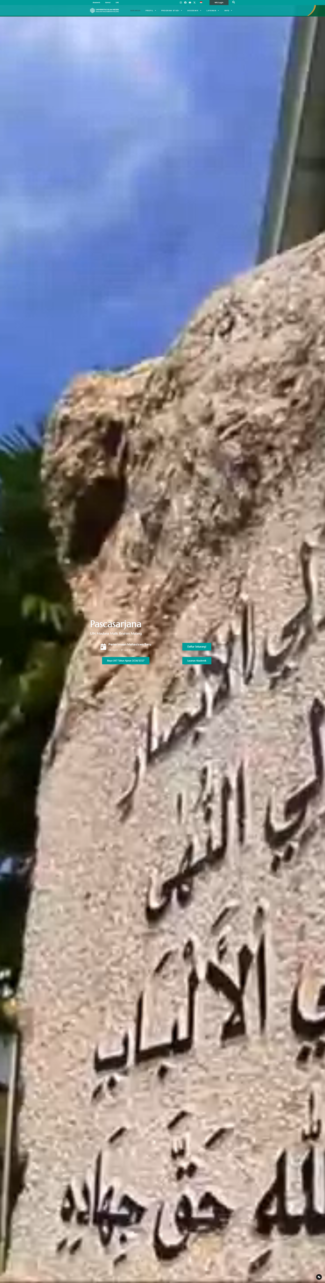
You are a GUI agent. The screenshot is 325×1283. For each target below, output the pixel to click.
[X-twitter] (194, 2)
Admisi (108, 2)
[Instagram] (180, 2)
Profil (149, 10)
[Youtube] (190, 2)
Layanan (211, 10)
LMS (117, 2)
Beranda (136, 10)
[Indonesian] (203, 2)
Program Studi (170, 10)
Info (226, 10)
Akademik (96, 2)
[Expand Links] (319, 1277)
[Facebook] (185, 2)
